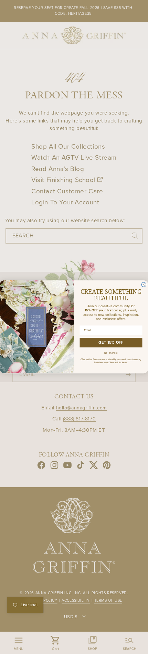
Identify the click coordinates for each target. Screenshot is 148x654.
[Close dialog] (143, 284)
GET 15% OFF (110, 343)
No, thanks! (111, 353)
